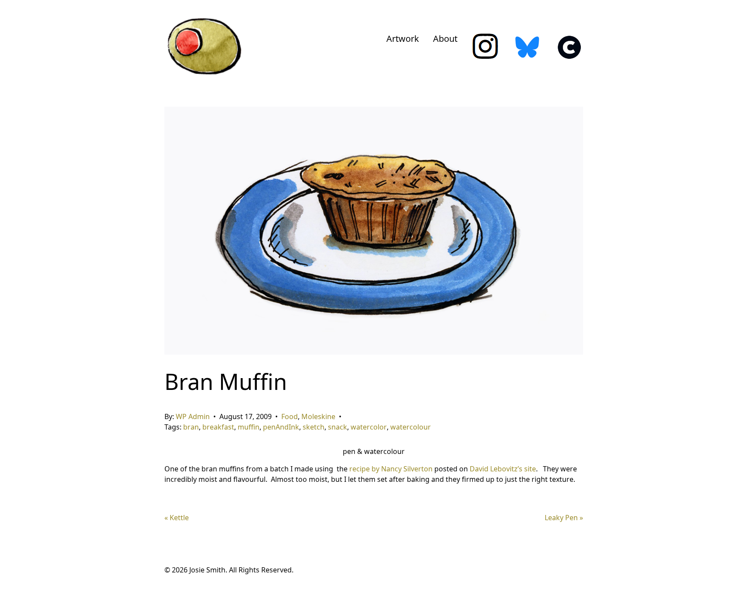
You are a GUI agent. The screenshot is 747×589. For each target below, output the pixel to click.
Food (289, 416)
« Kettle (176, 517)
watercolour (410, 427)
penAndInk (281, 427)
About (445, 38)
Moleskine (318, 416)
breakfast (218, 427)
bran (191, 427)
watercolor (369, 427)
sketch (313, 427)
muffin (248, 427)
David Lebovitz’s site (503, 469)
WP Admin (193, 416)
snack (337, 427)
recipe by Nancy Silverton (391, 469)
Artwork (402, 38)
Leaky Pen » (564, 517)
